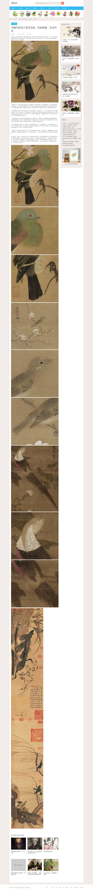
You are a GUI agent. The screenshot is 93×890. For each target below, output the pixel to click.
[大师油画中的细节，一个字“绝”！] (18, 844)
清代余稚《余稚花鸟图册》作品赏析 (71, 141)
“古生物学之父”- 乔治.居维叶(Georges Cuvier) (35, 852)
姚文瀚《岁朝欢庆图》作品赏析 (70, 132)
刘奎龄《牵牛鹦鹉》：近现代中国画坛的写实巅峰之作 (34, 873)
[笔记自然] (46, 16)
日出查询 (82, 887)
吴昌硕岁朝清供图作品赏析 (69, 134)
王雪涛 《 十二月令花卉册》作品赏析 (71, 123)
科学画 (42, 8)
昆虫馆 (35, 8)
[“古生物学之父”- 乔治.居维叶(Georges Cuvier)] (34, 844)
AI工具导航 (76, 887)
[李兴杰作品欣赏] (51, 844)
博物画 (14, 3)
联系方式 (64, 8)
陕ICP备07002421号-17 (21, 887)
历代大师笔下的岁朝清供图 (69, 145)
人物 (63, 887)
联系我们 (28, 887)
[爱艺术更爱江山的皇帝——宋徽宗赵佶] (18, 865)
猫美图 (76, 164)
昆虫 (60, 887)
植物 (52, 887)
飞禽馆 (20, 8)
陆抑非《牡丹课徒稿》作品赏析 (70, 130)
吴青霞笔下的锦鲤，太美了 (70, 77)
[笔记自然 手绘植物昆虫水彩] (71, 162)
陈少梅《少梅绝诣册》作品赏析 (70, 125)
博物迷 (69, 164)
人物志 (49, 8)
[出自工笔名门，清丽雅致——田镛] (51, 865)
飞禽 (56, 887)
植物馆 (27, 8)
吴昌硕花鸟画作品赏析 (68, 143)
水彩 (71, 887)
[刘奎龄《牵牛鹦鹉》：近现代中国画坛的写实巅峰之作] (34, 865)
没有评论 (29, 34)
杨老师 (13, 34)
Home (10, 19)
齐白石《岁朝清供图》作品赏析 (70, 136)
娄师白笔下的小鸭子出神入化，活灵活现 (72, 129)
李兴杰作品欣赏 (48, 851)
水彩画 (56, 8)
